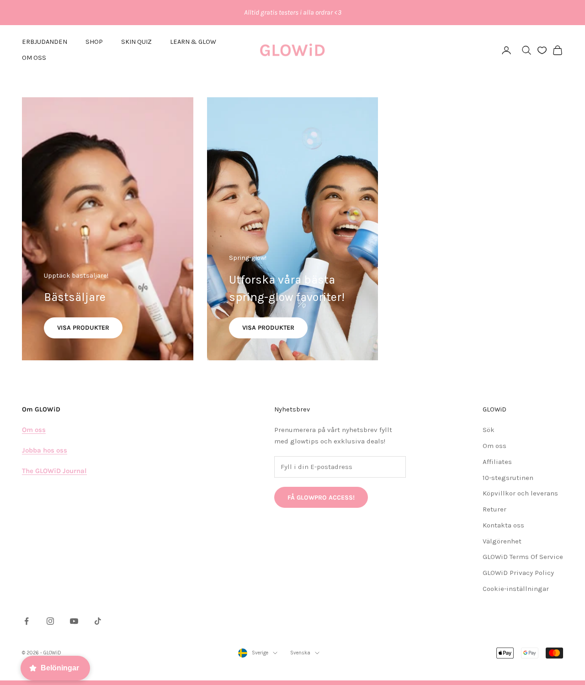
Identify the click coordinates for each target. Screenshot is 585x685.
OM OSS (34, 58)
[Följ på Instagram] (50, 621)
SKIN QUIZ (136, 42)
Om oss (494, 446)
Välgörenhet (502, 541)
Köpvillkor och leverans (520, 493)
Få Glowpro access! (321, 497)
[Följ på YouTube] (74, 621)
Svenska (300, 653)
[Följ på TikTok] (97, 621)
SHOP (94, 42)
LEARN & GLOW (193, 42)
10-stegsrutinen (508, 478)
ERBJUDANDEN (44, 42)
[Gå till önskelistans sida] (542, 50)
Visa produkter (83, 328)
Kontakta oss (503, 525)
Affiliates (497, 462)
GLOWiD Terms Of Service (523, 557)
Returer (494, 509)
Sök (489, 430)
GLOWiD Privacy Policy (518, 573)
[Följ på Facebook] (26, 621)
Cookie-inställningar (516, 589)
